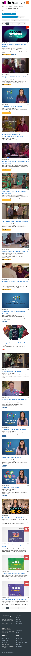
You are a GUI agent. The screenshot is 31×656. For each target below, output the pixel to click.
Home (3, 6)
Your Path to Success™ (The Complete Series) (15, 517)
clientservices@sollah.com (8, 649)
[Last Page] (24, 24)
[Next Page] (22, 24)
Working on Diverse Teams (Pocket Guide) (14, 343)
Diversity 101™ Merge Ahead (10, 487)
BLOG (17, 632)
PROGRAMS (19, 624)
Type (21, 17)
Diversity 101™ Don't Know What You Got (14, 429)
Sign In (18, 644)
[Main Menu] (21, 3)
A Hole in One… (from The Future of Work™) (15, 221)
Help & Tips (4, 642)
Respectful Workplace (8, 13)
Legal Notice (19, 638)
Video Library (9, 6)
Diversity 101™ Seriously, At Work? (12, 457)
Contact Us (5, 640)
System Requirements (22, 642)
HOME (17, 617)
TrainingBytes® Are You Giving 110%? (13, 371)
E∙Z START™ (19, 628)
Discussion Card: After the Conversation (13, 573)
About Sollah (5, 638)
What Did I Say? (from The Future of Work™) (15, 251)
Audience (5, 20)
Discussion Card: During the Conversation (14, 599)
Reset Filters (24, 20)
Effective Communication (9, 17)
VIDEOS (18, 619)
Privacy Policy (20, 640)
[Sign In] (24, 3)
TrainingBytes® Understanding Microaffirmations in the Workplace (12, 135)
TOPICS (18, 626)
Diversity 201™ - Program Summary (12, 106)
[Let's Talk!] (27, 2)
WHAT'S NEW (19, 630)
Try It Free (19, 649)
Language (14, 20)
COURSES (18, 621)
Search (18, 6)
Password (19, 647)
